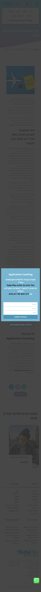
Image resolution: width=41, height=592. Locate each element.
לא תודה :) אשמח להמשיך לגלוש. (20, 324)
